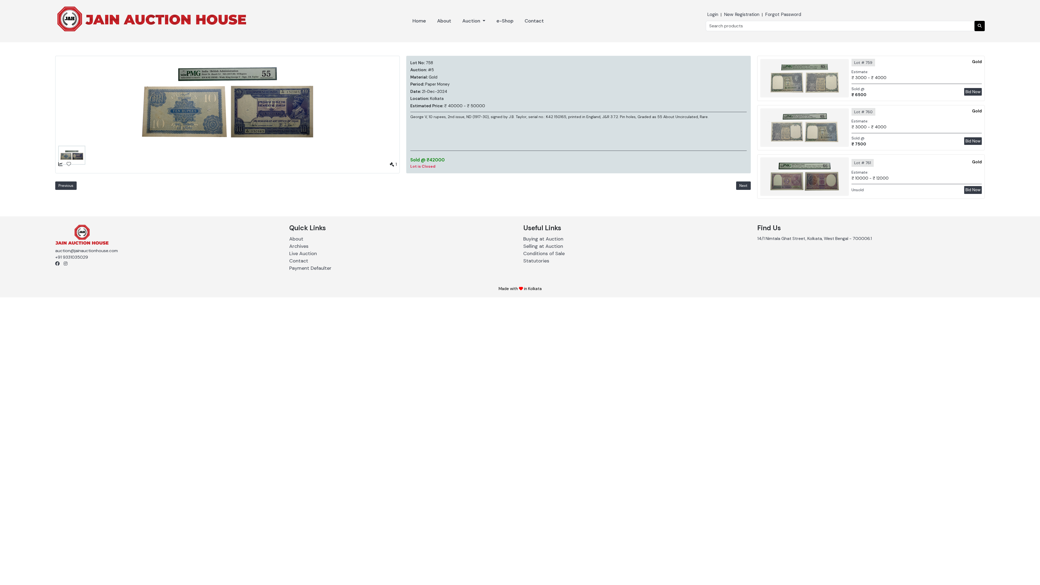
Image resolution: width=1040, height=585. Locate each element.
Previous (65, 185)
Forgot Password (783, 14)
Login (712, 14)
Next (743, 185)
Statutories (536, 261)
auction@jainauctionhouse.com (86, 250)
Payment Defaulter (310, 268)
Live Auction (303, 253)
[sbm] (979, 26)
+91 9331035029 (71, 257)
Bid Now (973, 92)
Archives (298, 246)
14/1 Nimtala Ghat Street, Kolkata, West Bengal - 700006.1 (814, 238)
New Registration (741, 14)
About (444, 21)
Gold (977, 61)
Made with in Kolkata (520, 288)
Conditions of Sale (544, 253)
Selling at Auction (543, 246)
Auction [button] (472, 21)
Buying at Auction (543, 239)
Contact (534, 21)
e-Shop (505, 21)
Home (419, 21)
